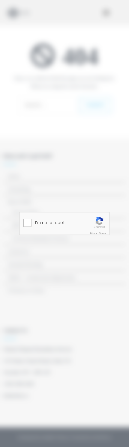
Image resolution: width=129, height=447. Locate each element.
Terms (102, 233)
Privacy (93, 233)
